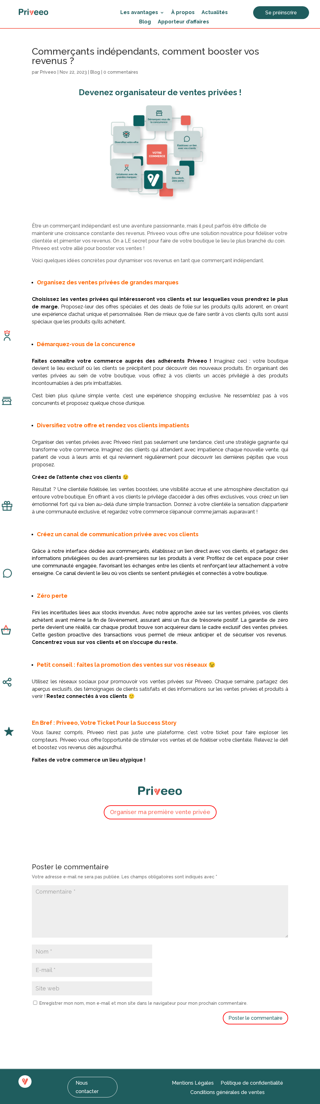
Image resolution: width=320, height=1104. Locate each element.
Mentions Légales (193, 1083)
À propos (183, 12)
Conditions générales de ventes (227, 1092)
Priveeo (48, 72)
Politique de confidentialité (252, 1083)
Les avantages (139, 12)
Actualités (215, 12)
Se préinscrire (281, 13)
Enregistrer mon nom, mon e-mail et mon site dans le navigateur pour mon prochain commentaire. (143, 1003)
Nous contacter (87, 1087)
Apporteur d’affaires (183, 22)
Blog (145, 22)
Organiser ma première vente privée (160, 812)
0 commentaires (120, 72)
